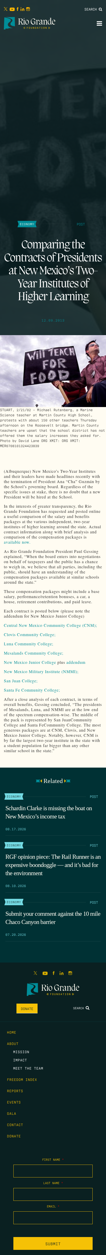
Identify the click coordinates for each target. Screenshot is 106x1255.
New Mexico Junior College (30, 662)
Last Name (53, 1183)
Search (91, 9)
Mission (21, 1051)
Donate (27, 1008)
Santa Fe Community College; (32, 690)
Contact (15, 1124)
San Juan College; (21, 680)
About (13, 1043)
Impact (20, 1060)
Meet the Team (28, 1068)
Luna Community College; (28, 643)
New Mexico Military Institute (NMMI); (41, 671)
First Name (53, 1159)
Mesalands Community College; (33, 653)
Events (14, 1102)
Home (11, 1032)
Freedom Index (22, 1079)
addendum (75, 662)
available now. (17, 542)
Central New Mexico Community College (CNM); (50, 625)
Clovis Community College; (30, 634)
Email (53, 1206)
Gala (11, 1113)
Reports (15, 1090)
